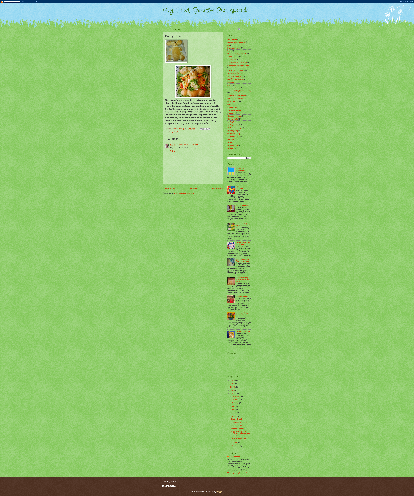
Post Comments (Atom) (184, 193)
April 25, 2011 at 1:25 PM (187, 145)
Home (193, 188)
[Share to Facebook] (207, 129)
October (235, 403)
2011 (232, 393)
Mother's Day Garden (236, 98)
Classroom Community (237, 63)
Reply (172, 151)
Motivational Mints (239, 422)
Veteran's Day (233, 136)
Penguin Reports (234, 107)
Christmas (231, 60)
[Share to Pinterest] (209, 129)
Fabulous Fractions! (240, 169)
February (236, 446)
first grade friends (235, 73)
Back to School (233, 48)
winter (229, 142)
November (236, 400)
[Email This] (201, 129)
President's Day (234, 110)
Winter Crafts (233, 145)
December (236, 396)
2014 (232, 384)
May (234, 413)
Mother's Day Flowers (236, 95)
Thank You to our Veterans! (243, 243)
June (234, 409)
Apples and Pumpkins (236, 42)
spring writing (233, 125)
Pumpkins (231, 113)
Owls (229, 104)
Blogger (219, 492)
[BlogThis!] (203, 129)
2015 (232, 380)
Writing (230, 148)
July (234, 406)
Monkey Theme (233, 88)
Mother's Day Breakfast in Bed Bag (243, 279)
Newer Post (169, 188)
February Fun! (242, 296)
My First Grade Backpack (205, 10)
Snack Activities (234, 116)
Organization (232, 101)
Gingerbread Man (234, 76)
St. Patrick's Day (234, 128)
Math (229, 85)
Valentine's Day (233, 134)
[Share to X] (205, 129)
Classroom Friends (240, 188)
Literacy (230, 82)
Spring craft (232, 119)
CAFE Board (232, 57)
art (228, 45)
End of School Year (235, 70)
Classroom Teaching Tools (238, 65)
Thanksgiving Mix (243, 331)
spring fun (175, 132)
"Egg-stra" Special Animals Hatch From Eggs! (240, 433)
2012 (232, 390)
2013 (232, 387)
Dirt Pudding (236, 425)
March (235, 442)
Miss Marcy (235, 456)
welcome (231, 139)
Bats (229, 51)
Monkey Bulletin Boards (243, 225)
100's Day (232, 39)
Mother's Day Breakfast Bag (239, 91)
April (234, 416)
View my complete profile (237, 473)
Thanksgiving (232, 131)
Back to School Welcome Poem (242, 260)
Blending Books (242, 205)
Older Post (217, 188)
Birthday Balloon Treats (237, 54)
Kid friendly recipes (235, 79)
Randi (172, 145)
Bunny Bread (236, 419)
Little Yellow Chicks (239, 438)
